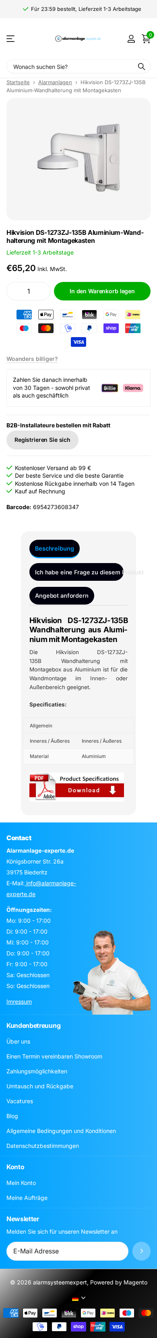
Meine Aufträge (27, 1197)
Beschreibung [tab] (54, 548)
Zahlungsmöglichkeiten (36, 1071)
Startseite (18, 82)
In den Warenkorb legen (102, 291)
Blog (12, 1115)
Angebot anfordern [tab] (62, 595)
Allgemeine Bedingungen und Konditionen (61, 1130)
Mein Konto (21, 1182)
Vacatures (19, 1101)
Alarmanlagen (55, 82)
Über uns (18, 1041)
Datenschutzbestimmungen (42, 1145)
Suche (142, 66)
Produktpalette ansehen (11, 38)
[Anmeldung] (131, 38)
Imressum (19, 1001)
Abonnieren (141, 1251)
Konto (15, 1167)
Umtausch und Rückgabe (39, 1086)
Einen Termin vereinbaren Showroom (54, 1056)
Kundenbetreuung (33, 1025)
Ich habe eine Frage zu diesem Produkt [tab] (79, 572)
